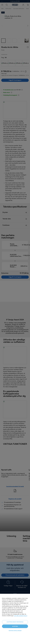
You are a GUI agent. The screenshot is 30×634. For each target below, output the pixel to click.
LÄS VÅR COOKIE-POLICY (20, 615)
